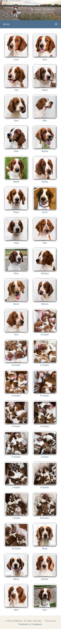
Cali (16, 89)
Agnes (44, 151)
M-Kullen (44, 517)
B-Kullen (16, 365)
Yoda (16, 242)
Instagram (37, 624)
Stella (45, 89)
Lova (16, 59)
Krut (16, 334)
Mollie (16, 181)
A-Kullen (45, 334)
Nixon (16, 303)
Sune (44, 212)
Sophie (44, 579)
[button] (30, 24)
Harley (44, 181)
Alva (45, 59)
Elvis (16, 273)
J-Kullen (16, 487)
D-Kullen (16, 395)
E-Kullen (45, 395)
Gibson (44, 303)
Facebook (23, 624)
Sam (44, 609)
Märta (16, 579)
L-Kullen (16, 517)
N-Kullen (16, 548)
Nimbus (45, 273)
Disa (16, 151)
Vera (16, 609)
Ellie (45, 120)
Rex (45, 242)
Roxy (44, 548)
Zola (16, 120)
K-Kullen (45, 487)
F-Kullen (16, 426)
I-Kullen (45, 456)
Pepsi (16, 212)
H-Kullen (16, 456)
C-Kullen (44, 365)
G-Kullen (44, 426)
